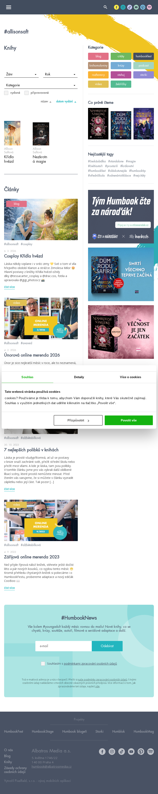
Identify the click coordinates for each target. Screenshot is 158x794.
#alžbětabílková (31, 437)
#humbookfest (97, 170)
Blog (7, 756)
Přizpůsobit (75, 420)
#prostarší (111, 166)
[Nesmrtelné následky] (121, 332)
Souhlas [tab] (27, 377)
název (44, 101)
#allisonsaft (11, 244)
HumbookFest (13, 731)
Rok (47, 74)
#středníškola (96, 175)
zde (97, 686)
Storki (99, 731)
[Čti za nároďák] (121, 217)
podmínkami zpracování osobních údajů (90, 663)
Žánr (9, 74)
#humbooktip (137, 170)
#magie (131, 161)
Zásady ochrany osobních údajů (15, 770)
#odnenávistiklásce (119, 175)
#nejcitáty (139, 175)
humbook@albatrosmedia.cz (52, 766)
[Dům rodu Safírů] (121, 275)
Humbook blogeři (74, 731)
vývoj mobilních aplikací (54, 780)
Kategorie (13, 85)
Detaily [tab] (79, 377)
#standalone (115, 161)
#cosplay (26, 244)
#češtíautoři (95, 166)
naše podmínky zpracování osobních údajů (102, 679)
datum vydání (64, 101)
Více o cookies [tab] (130, 377)
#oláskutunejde (117, 170)
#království (127, 166)
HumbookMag (144, 731)
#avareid (26, 343)
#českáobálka (97, 161)
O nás (8, 750)
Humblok (118, 731)
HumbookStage (42, 731)
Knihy (8, 762)
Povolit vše (129, 420)
